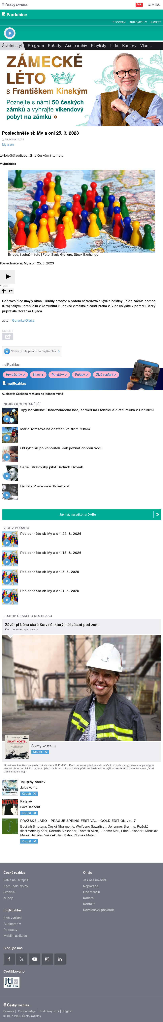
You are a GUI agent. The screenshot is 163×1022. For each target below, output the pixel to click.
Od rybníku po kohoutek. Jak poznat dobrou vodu (61, 448)
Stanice (9, 892)
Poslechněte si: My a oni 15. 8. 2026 (50, 553)
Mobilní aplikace (15, 936)
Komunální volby (16, 886)
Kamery (156, 22)
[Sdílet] (10, 291)
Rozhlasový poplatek (98, 910)
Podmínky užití (49, 1011)
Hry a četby (14, 375)
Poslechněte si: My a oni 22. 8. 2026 (50, 534)
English (67, 1011)
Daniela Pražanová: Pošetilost (45, 486)
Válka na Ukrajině (16, 880)
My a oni (8, 145)
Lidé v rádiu (91, 892)
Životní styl (12, 45)
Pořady (54, 45)
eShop (8, 898)
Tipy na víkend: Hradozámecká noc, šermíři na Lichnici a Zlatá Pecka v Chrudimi (87, 410)
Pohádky (58, 375)
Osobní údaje (27, 1011)
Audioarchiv (138, 22)
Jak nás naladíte (95, 880)
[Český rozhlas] (14, 5)
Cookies (8, 1011)
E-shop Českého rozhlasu (28, 616)
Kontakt (89, 904)
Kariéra (88, 898)
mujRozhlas (11, 364)
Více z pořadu (16, 528)
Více (146, 45)
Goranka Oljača (23, 320)
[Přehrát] (7, 277)
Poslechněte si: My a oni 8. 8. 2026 (49, 572)
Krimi (36, 375)
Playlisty (98, 45)
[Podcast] (3, 291)
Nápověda (90, 886)
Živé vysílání (104, 375)
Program (119, 22)
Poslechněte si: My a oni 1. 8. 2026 (49, 591)
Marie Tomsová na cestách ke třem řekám (55, 429)
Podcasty (10, 930)
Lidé (114, 45)
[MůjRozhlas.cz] (8, 164)
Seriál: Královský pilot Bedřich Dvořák (51, 467)
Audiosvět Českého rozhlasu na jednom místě (32, 393)
